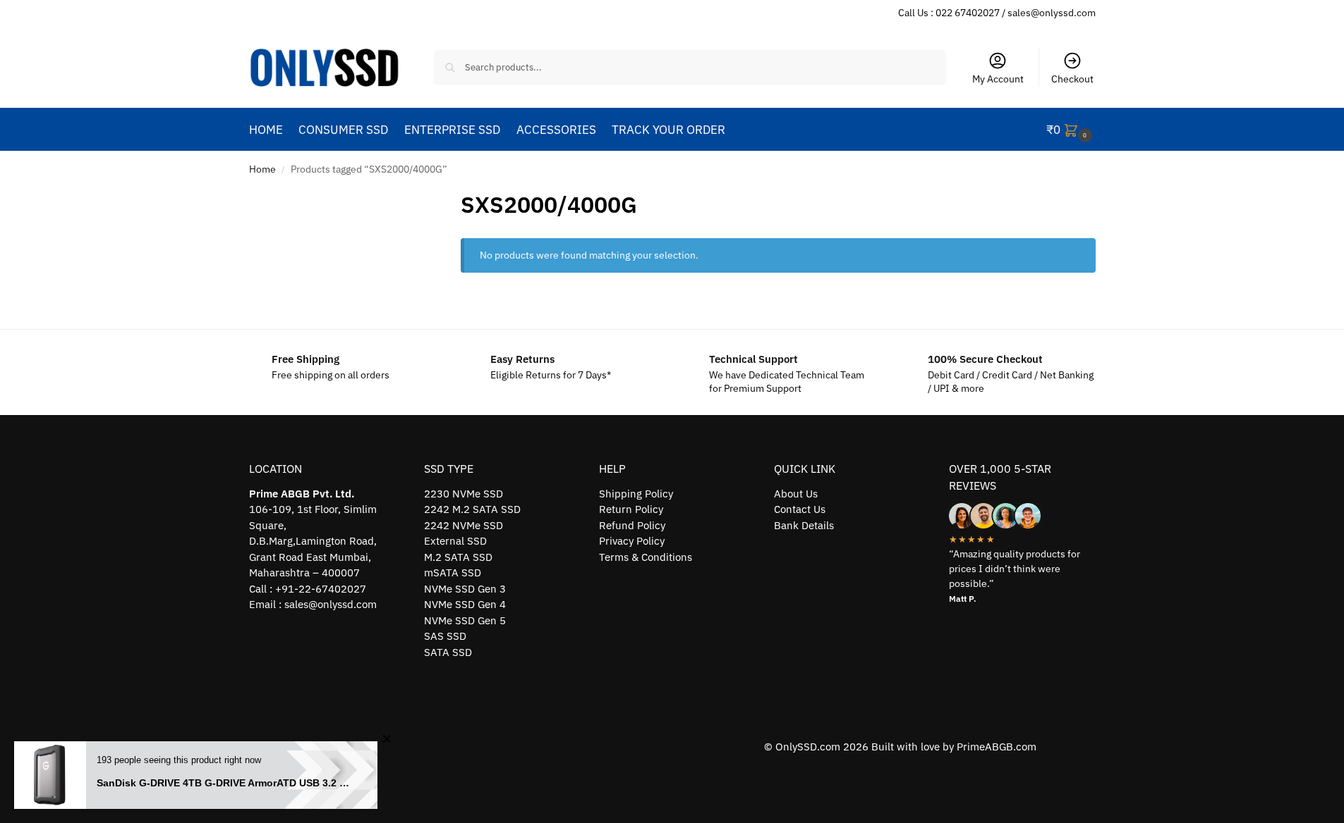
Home (262, 169)
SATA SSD (448, 652)
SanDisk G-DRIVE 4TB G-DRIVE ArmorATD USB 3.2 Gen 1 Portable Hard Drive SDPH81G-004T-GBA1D (226, 782)
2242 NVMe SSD (463, 525)
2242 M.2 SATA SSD (472, 509)
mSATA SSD (452, 572)
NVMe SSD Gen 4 (465, 604)
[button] (1071, 130)
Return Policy (631, 509)
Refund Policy (632, 525)
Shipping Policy (636, 493)
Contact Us (799, 509)
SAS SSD (445, 636)
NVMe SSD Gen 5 (465, 620)
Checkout (1072, 79)
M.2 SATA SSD (458, 557)
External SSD (455, 540)
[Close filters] (422, 197)
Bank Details (804, 525)
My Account (998, 79)
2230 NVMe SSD (463, 493)
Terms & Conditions (645, 557)
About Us (796, 493)
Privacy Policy (632, 540)
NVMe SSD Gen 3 (465, 588)
